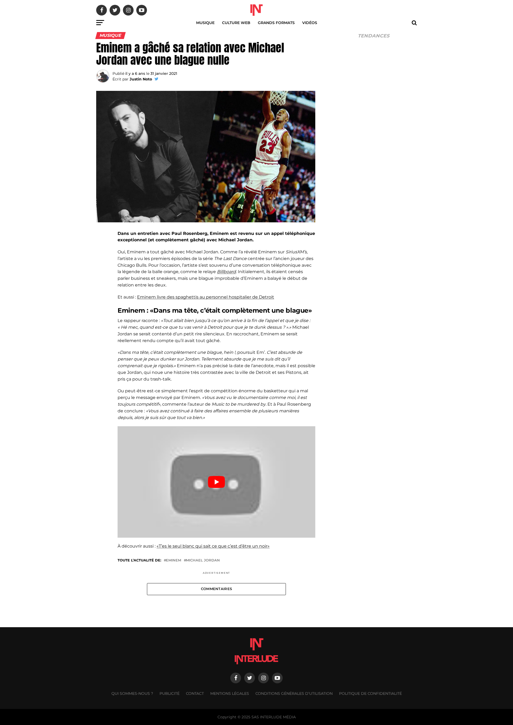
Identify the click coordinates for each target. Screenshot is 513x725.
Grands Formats (276, 22)
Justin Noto (141, 79)
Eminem (173, 560)
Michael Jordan (203, 560)
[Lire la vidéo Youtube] (216, 481)
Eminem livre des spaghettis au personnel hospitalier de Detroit (205, 297)
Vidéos (309, 22)
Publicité (170, 693)
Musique (205, 22)
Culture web (236, 22)
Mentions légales (229, 693)
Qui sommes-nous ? (132, 693)
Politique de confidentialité (370, 693)
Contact (195, 693)
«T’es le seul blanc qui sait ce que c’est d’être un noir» (213, 546)
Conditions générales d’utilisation (294, 693)
